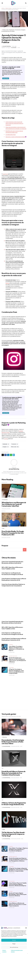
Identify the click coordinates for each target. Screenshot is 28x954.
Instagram (23, 29)
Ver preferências (14, 947)
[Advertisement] (14, 604)
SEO (3, 528)
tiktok (3, 829)
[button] (26, 928)
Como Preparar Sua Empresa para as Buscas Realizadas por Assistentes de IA (14, 579)
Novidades (12, 31)
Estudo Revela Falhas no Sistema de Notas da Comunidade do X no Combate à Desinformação (13, 773)
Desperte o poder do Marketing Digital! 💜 (16, 137)
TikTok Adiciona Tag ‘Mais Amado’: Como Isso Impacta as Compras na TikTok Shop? (13, 834)
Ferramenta (15, 444)
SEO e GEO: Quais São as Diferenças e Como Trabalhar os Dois (12, 568)
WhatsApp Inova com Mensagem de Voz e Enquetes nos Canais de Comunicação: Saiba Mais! (14, 504)
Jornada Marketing (6, 31)
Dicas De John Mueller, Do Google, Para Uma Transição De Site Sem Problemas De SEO (13, 533)
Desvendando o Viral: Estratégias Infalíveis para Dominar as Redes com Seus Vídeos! (13, 741)
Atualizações (12, 29)
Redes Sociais (8, 8)
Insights (11, 891)
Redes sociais (14, 446)
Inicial (3, 8)
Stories (7, 283)
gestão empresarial (13, 856)
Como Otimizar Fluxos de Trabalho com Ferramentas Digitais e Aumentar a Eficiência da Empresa (18, 884)
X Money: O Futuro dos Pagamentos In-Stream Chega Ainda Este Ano (14, 803)
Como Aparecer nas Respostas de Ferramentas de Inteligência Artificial (12, 573)
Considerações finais (11, 134)
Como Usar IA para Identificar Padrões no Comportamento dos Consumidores (13, 585)
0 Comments (14, 47)
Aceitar (14, 940)
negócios (11, 644)
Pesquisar (5, 546)
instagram (5, 446)
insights (6, 438)
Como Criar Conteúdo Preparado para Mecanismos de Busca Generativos (12, 562)
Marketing (4, 737)
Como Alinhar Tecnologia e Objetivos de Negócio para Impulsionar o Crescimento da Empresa (16, 648)
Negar (14, 943)
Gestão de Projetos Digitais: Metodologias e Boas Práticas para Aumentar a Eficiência (17, 894)
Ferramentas (18, 29)
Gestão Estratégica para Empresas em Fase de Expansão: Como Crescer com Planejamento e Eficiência (17, 659)
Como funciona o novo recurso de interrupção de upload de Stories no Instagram (14, 123)
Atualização (6, 444)
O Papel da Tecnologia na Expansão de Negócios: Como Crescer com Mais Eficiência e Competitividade (16, 671)
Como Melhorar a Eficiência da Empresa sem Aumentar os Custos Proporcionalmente (17, 904)
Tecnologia (12, 667)
